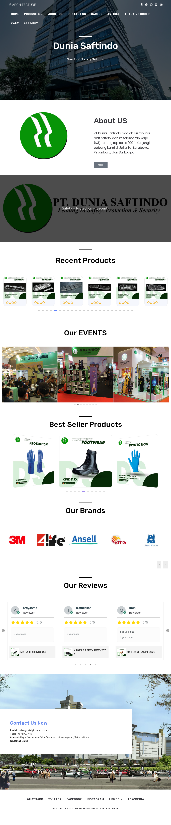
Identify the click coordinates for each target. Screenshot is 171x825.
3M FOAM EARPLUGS (87, 652)
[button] (39, 310)
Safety (67, 208)
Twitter (54, 799)
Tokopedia (136, 799)
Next (167, 630)
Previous (3, 630)
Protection (84, 208)
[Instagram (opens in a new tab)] (151, 4)
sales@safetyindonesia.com (34, 730)
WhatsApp (35, 799)
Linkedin (116, 799)
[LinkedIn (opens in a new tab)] (156, 4)
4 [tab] (90, 665)
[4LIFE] (50, 539)
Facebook (74, 799)
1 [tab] (75, 665)
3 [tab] (85, 665)
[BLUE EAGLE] (151, 539)
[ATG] (117, 539)
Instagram (95, 799)
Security (102, 208)
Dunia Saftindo (109, 808)
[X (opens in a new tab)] (141, 4)
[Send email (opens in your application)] (161, 4)
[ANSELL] (84, 539)
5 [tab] (95, 665)
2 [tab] (80, 665)
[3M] (17, 539)
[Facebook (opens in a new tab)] (146, 4)
